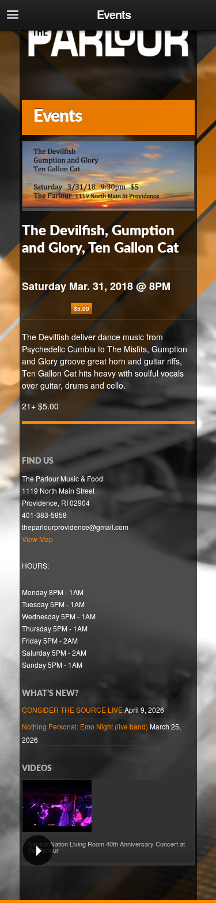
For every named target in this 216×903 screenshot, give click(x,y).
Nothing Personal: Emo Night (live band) (85, 726)
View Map (37, 539)
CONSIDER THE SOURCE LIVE (72, 709)
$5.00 (81, 308)
